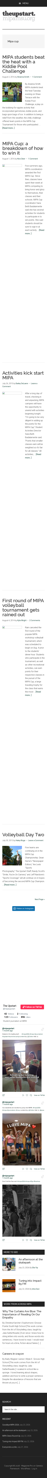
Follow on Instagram (25, 908)
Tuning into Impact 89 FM (12, 1441)
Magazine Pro (27, 1466)
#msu (18, 1110)
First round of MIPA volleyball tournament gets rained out (23, 607)
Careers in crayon (13, 1353)
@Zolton (30, 1036)
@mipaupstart (9, 1009)
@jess (42, 1110)
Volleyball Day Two (23, 834)
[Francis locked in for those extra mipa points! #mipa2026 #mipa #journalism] (23, 934)
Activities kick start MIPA (23, 375)
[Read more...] (8, 128)
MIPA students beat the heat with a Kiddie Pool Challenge (23, 64)
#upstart (5, 1036)
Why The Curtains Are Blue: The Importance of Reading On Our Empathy (21, 1314)
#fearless (37, 1181)
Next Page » (40, 899)
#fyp (31, 1181)
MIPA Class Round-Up (11, 1436)
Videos (9, 1014)
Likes (25, 1017)
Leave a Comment (35, 840)
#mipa (32, 1034)
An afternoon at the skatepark (14, 1430)
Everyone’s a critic (9, 1447)
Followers (11, 1017)
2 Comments (34, 620)
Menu (25, 3)
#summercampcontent (16, 1036)
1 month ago (7, 1031)
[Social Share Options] (5, 953)
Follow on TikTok (33, 1007)
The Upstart (9, 1005)
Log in (34, 1469)
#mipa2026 (25, 1034)
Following (22, 1014)
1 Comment (37, 77)
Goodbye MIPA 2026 (10, 1425)
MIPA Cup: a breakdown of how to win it (22, 148)
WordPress (25, 1469)
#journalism (38, 1034)
